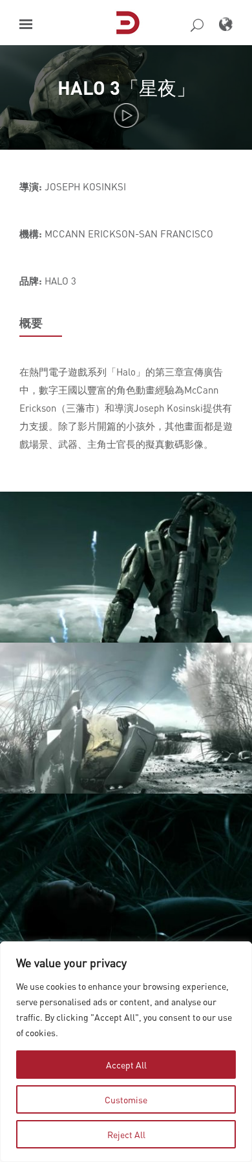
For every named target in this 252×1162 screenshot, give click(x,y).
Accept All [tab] (126, 1064)
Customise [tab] (126, 1099)
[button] (25, 24)
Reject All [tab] (126, 1134)
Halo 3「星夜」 (126, 87)
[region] (126, 1051)
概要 (31, 322)
